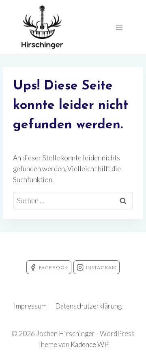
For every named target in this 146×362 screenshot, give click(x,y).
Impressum (30, 306)
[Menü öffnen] (119, 27)
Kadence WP (90, 344)
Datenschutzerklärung (88, 306)
